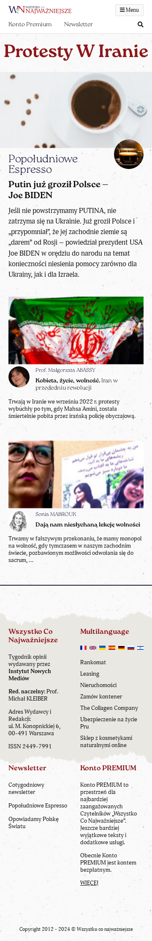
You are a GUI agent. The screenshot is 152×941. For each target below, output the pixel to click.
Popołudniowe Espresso (37, 805)
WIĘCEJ (89, 882)
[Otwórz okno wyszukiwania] (141, 25)
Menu (132, 10)
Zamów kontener (101, 696)
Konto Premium (30, 25)
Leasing (89, 673)
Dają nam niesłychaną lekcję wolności (87, 525)
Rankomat (93, 662)
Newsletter (78, 25)
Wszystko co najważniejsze (105, 929)
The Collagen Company (109, 708)
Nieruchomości (98, 685)
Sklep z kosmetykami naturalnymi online (106, 741)
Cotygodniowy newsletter (26, 788)
